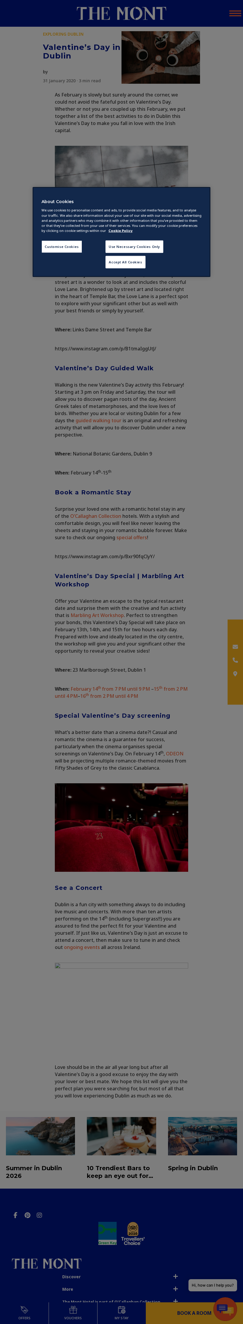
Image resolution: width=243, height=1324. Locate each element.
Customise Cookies (62, 246)
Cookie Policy (120, 230)
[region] (121, 232)
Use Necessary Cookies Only (134, 246)
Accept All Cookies (125, 262)
